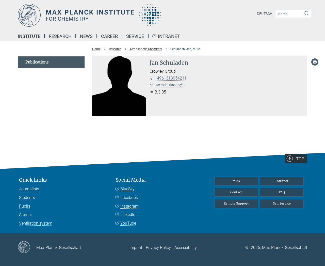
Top (300, 158)
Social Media (131, 180)
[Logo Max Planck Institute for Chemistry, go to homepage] (113, 15)
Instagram (129, 206)
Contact (236, 192)
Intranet (169, 36)
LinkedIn (127, 214)
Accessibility (185, 247)
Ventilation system (35, 223)
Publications (37, 62)
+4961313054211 (171, 78)
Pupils (24, 206)
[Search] (306, 14)
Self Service (282, 203)
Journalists (29, 188)
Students (27, 197)
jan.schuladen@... (171, 85)
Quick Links (33, 180)
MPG (236, 181)
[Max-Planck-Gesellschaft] (27, 247)
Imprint (135, 247)
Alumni (25, 214)
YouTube (128, 223)
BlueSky (127, 188)
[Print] (315, 62)
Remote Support (236, 203)
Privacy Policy (158, 247)
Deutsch (264, 14)
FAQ (282, 192)
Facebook (129, 197)
